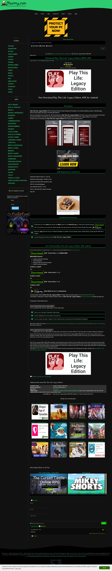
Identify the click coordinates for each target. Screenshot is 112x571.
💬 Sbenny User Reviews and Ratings (40, 376)
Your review (33, 515)
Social (63, 13)
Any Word (50, 45)
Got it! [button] (104, 567)
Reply (90, 533)
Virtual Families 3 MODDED (77, 441)
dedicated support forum (36, 556)
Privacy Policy (46, 556)
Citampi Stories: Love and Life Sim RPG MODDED (96, 422)
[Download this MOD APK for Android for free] (37, 253)
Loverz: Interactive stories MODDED (59, 441)
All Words (43, 45)
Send (104, 523)
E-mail (31, 509)
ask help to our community (98, 323)
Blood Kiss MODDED (97, 403)
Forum (42, 13)
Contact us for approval (68, 556)
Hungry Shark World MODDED (58, 422)
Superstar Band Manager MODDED (96, 441)
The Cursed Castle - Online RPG (49, 473)
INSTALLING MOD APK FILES (86, 295)
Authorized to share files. (56, 556)
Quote (103, 533)
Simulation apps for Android (42, 348)
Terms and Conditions (80, 556)
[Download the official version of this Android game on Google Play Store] (37, 291)
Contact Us (55, 13)
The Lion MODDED (58, 403)
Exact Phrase (36, 45)
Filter (103, 48)
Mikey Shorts (86, 473)
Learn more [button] (18, 568)
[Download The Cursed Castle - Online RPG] (48, 484)
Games (69, 13)
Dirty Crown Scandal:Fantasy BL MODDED (77, 403)
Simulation (55, 389)
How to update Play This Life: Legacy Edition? (42, 330)
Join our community (87, 296)
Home (36, 13)
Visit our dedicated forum (75, 250)
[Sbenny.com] (13, 3)
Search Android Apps (68, 39)
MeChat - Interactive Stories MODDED (40, 422)
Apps (76, 13)
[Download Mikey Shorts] (86, 484)
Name (31, 503)
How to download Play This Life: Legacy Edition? (42, 306)
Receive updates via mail (38, 523)
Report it (51, 250)
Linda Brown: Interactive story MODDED (40, 441)
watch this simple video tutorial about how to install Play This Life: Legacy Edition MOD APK (68, 323)
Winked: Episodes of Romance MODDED (77, 422)
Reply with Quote (97, 533)
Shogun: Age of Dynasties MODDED (40, 403)
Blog (49, 13)
